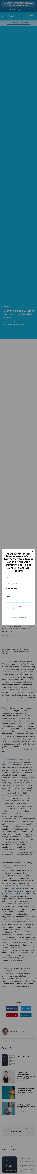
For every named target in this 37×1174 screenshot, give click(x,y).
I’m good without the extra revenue (18, 617)
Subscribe (18, 607)
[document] (18, 587)
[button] (33, 551)
